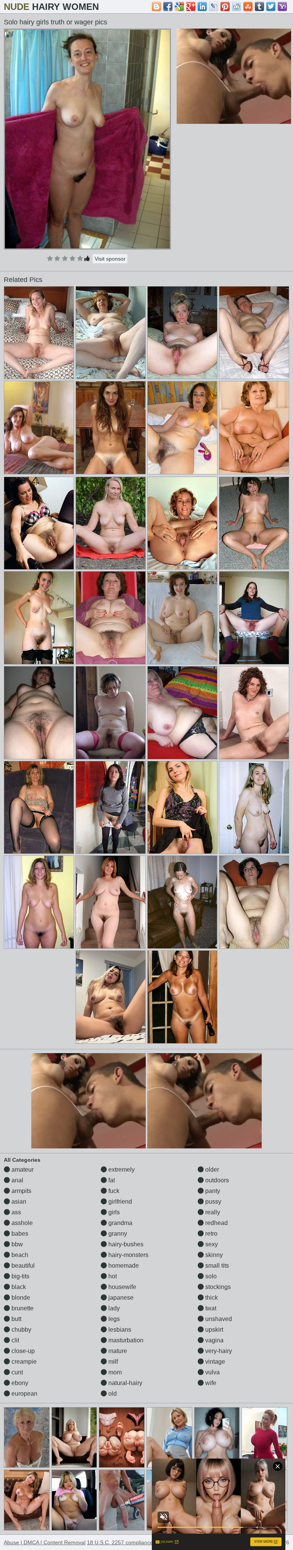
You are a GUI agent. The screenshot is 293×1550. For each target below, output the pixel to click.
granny (117, 1233)
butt (15, 1319)
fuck (113, 1191)
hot (112, 1276)
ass (15, 1212)
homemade (123, 1265)
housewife (121, 1287)
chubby (20, 1329)
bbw (16, 1244)
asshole (21, 1223)
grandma (119, 1223)
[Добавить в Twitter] (270, 6)
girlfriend (119, 1201)
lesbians (119, 1329)
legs (113, 1319)
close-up (22, 1351)
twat (210, 1308)
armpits (20, 1191)
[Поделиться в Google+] (190, 6)
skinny (213, 1255)
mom (114, 1372)
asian (18, 1201)
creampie (23, 1361)
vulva (212, 1372)
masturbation (125, 1340)
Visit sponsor (110, 259)
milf (112, 1361)
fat (111, 1180)
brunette (22, 1308)
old (112, 1393)
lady (113, 1308)
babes (19, 1233)
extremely (121, 1169)
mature (117, 1351)
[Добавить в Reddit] (236, 6)
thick (211, 1297)
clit (14, 1340)
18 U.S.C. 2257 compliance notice (128, 1542)
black (18, 1287)
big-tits (19, 1276)
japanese (120, 1297)
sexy (211, 1244)
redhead (216, 1223)
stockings (217, 1287)
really (212, 1212)
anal (16, 1180)
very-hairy (218, 1351)
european (23, 1393)
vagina (214, 1340)
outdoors (216, 1180)
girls (113, 1212)
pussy (212, 1201)
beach (19, 1255)
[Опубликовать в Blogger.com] (156, 6)
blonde (20, 1297)
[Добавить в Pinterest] (225, 6)
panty (212, 1191)
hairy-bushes (125, 1244)
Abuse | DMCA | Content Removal (44, 1542)
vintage (214, 1361)
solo (210, 1276)
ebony (19, 1383)
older (211, 1169)
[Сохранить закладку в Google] (179, 6)
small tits (216, 1265)
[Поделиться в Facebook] (167, 6)
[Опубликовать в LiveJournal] (213, 6)
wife (210, 1383)
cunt (16, 1372)
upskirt (213, 1329)
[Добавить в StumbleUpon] (248, 6)
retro (210, 1233)
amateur (22, 1169)
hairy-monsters (127, 1255)
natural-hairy (124, 1383)
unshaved (218, 1319)
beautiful (22, 1265)
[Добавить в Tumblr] (259, 6)
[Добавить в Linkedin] (202, 6)
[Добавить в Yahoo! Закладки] (282, 6)
